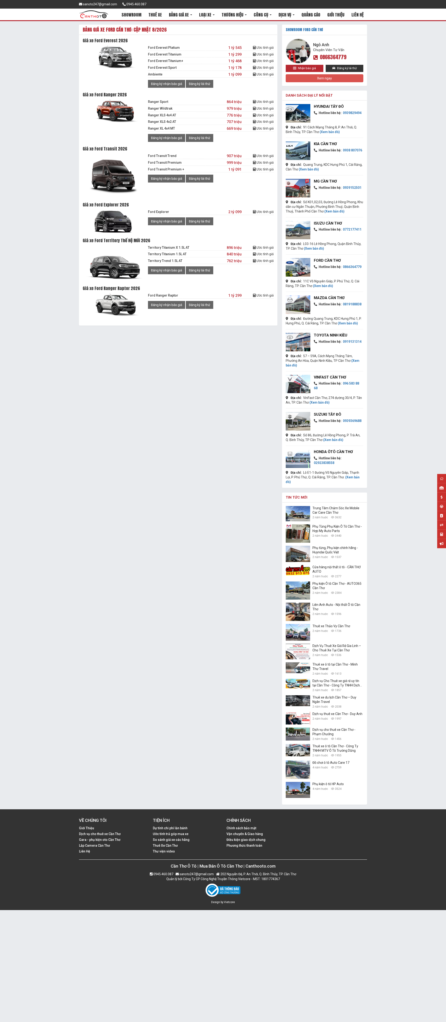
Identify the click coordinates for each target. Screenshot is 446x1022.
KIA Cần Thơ (325, 144)
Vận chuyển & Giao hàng (244, 834)
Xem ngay (324, 78)
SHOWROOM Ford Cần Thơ (304, 29)
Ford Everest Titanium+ (165, 61)
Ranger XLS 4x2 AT (162, 122)
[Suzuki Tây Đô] (298, 421)
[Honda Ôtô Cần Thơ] (298, 458)
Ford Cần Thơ (327, 260)
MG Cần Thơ (325, 181)
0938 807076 (352, 150)
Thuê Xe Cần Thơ (165, 845)
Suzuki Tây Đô (327, 414)
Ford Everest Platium (164, 47)
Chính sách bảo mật (241, 828)
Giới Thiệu (86, 828)
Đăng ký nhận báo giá (166, 84)
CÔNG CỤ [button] (261, 15)
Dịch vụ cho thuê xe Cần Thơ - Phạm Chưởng (333, 732)
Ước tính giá (265, 47)
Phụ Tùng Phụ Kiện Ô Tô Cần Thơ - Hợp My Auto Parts (337, 529)
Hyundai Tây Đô (329, 106)
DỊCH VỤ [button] (285, 15)
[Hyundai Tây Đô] (298, 113)
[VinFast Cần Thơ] (298, 384)
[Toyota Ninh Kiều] (298, 342)
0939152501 (351, 187)
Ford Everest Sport (162, 67)
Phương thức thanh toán (244, 845)
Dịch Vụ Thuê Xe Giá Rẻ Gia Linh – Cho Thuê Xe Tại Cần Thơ (336, 648)
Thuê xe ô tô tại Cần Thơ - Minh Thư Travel (335, 667)
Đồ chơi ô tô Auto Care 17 (330, 762)
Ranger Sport (158, 102)
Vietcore (229, 902)
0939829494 (351, 113)
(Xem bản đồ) (330, 132)
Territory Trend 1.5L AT (165, 261)
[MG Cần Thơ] (298, 188)
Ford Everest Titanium (164, 54)
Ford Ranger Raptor (163, 295)
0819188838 (351, 304)
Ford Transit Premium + (166, 169)
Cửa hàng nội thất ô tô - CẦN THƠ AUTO (336, 569)
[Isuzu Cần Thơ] (298, 230)
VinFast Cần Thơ (330, 377)
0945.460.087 (136, 4)
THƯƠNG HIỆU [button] (233, 15)
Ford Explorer (158, 212)
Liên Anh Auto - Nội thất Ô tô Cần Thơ (336, 607)
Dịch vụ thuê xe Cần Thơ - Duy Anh (337, 714)
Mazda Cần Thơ (329, 298)
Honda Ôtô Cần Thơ (333, 452)
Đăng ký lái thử (199, 84)
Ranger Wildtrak (160, 108)
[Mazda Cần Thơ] (298, 304)
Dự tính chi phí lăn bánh (170, 828)
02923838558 (324, 463)
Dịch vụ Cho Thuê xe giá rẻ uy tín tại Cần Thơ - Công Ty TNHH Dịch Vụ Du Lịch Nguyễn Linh (336, 683)
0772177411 (351, 229)
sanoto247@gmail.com (99, 4)
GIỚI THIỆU (335, 15)
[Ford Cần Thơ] (298, 267)
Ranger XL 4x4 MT (161, 128)
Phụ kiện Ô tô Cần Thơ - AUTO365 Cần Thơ (336, 586)
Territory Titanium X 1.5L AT (168, 247)
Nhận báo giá (306, 68)
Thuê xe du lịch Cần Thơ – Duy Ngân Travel (334, 699)
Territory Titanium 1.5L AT (167, 254)
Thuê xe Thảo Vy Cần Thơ (331, 626)
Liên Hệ (84, 851)
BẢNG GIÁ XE (179, 15)
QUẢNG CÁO (311, 15)
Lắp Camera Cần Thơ (94, 845)
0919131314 (351, 341)
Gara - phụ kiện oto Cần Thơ (99, 840)
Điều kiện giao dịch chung (246, 840)
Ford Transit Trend (162, 156)
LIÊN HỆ (357, 15)
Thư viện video (164, 851)
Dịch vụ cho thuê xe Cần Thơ (100, 834)
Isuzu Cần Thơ (328, 223)
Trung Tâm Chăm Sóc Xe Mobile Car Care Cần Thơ (335, 510)
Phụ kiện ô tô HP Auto (328, 784)
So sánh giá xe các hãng (171, 840)
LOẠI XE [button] (205, 15)
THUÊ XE (155, 15)
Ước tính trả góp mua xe (170, 834)
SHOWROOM (131, 15)
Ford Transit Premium (165, 162)
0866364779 (333, 57)
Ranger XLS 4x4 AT (162, 115)
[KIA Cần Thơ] (298, 150)
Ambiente (155, 74)
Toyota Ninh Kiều (330, 335)
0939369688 (351, 421)
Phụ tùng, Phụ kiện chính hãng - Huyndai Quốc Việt (335, 550)
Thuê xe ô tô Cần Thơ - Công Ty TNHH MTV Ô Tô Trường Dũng (335, 748)
